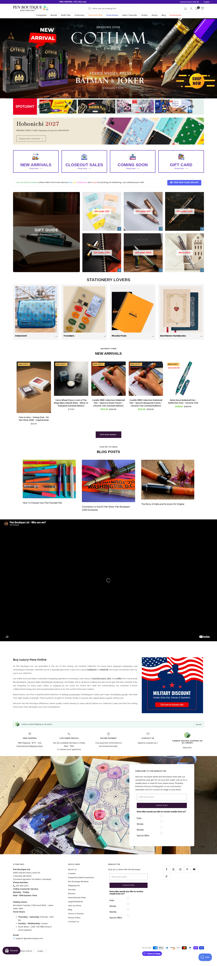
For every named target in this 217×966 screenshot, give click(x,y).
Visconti (31, 682)
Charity (144, 15)
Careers (72, 873)
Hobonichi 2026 (95, 15)
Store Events (112, 15)
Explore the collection (31, 138)
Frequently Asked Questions (81, 877)
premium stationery (122, 666)
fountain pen (58, 669)
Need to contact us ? (148, 743)
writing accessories (71, 694)
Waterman (58, 682)
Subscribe (162, 805)
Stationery (79, 15)
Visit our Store (74, 905)
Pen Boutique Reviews (78, 881)
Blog (164, 15)
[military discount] (172, 685)
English (207, 2)
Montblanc (21, 682)
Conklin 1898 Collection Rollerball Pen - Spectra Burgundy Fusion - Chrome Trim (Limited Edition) (145, 403)
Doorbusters (175, 15)
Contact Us (73, 921)
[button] (185, 8)
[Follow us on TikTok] (166, 876)
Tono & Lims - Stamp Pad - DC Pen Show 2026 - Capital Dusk (34, 419)
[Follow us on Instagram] (180, 869)
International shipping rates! (30, 746)
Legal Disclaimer (75, 901)
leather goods (120, 694)
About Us (72, 869)
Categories (41, 15)
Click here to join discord (186, 182)
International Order (77, 897)
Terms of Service (76, 913)
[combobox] (114, 8)
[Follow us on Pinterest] (187, 869)
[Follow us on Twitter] (173, 869)
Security (72, 889)
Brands (54, 15)
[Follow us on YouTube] (194, 869)
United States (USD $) (189, 2)
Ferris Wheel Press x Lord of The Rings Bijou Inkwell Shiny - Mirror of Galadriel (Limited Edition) (71, 403)
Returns (71, 893)
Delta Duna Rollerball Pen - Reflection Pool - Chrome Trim (183, 401)
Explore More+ (108, 434)
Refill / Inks (66, 15)
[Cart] (196, 8)
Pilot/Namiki (46, 682)
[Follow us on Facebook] (166, 869)
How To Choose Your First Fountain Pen (42, 502)
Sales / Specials (129, 15)
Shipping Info (74, 885)
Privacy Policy (74, 917)
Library (155, 15)
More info (199, 724)
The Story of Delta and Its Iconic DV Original (162, 504)
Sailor (38, 682)
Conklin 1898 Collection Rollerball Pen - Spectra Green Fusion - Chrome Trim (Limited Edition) (108, 403)
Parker (71, 682)
